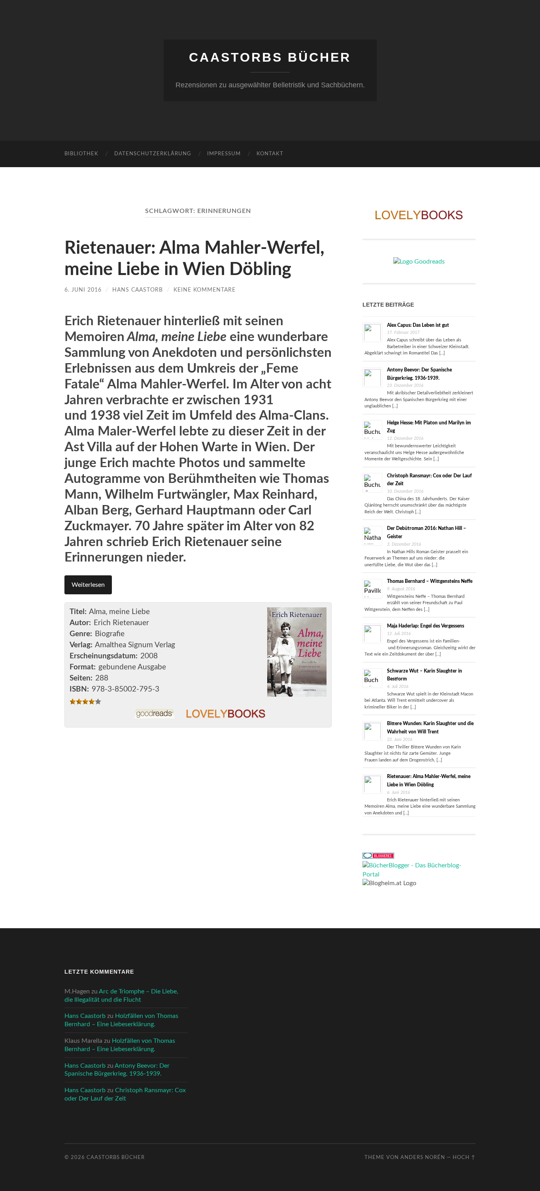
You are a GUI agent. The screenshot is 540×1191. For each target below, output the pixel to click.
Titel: (78, 612)
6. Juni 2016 (83, 290)
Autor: (80, 623)
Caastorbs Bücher (270, 57)
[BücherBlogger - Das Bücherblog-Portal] (419, 874)
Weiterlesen (88, 585)
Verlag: (81, 645)
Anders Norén (422, 1157)
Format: (83, 667)
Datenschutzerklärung (152, 153)
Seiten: (81, 678)
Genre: (81, 634)
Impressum (224, 153)
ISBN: (79, 689)
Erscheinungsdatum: (104, 656)
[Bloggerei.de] (378, 857)
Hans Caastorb (137, 290)
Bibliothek (81, 153)
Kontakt (270, 153)
